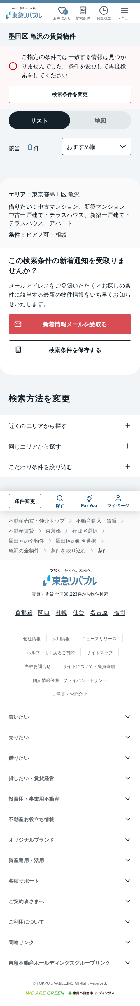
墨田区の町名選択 (76, 540)
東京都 (53, 530)
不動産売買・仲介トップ (37, 520)
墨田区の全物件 (26, 540)
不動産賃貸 (21, 530)
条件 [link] (103, 550)
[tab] (39, 120)
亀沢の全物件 (24, 550)
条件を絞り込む (68, 550)
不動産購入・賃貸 (96, 520)
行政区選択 (85, 530)
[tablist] (70, 120)
